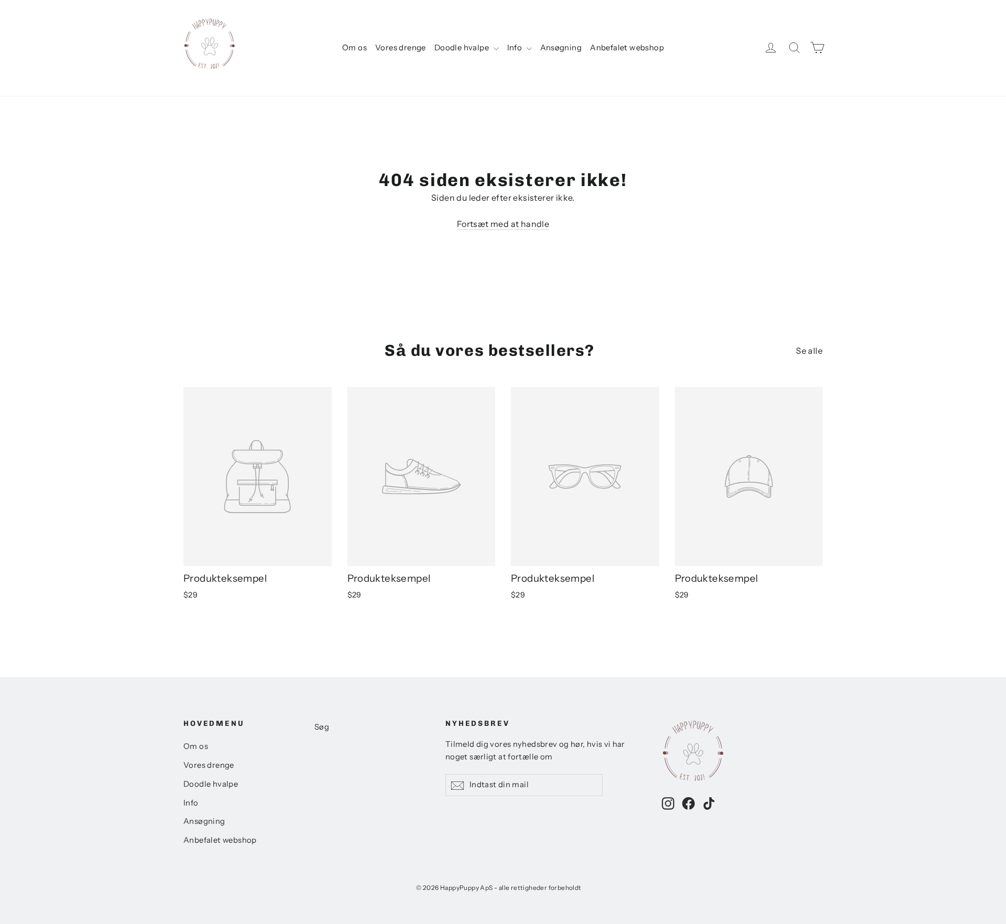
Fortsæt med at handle (503, 224)
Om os (354, 47)
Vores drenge (400, 47)
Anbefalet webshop (627, 47)
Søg (321, 727)
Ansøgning (561, 47)
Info (515, 47)
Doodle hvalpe (462, 47)
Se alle (809, 350)
